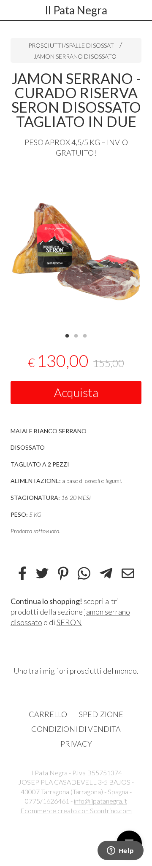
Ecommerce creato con (76, 811)
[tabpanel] (76, 249)
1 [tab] (67, 335)
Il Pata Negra (76, 10)
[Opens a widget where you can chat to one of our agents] (120, 851)
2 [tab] (76, 335)
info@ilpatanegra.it (100, 801)
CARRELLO (48, 714)
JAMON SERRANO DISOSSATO (75, 56)
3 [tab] (85, 335)
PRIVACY (76, 743)
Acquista (76, 392)
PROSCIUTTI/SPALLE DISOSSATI (72, 45)
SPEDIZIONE (101, 714)
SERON (69, 622)
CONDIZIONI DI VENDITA (76, 729)
